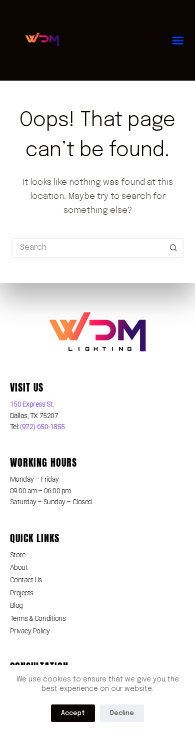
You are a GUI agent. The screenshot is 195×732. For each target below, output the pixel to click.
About (19, 567)
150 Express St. (32, 404)
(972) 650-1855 (42, 427)
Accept (73, 713)
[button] (178, 40)
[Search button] (173, 248)
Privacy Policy (30, 631)
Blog (16, 605)
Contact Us (26, 580)
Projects (22, 593)
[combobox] (88, 248)
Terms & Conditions (38, 618)
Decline (122, 713)
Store (18, 555)
